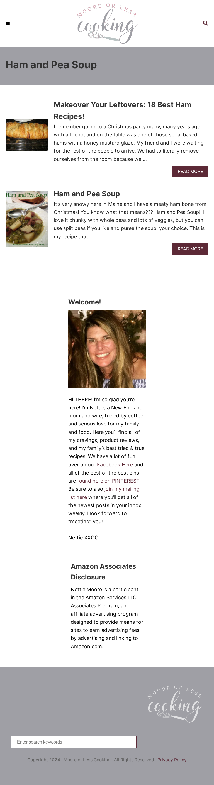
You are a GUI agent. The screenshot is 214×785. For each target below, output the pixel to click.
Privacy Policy (172, 759)
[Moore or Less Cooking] (107, 23)
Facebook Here (115, 465)
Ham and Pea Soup (87, 193)
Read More (192, 172)
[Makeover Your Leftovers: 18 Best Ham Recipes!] (27, 137)
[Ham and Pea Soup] (27, 221)
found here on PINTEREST (108, 481)
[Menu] (8, 24)
